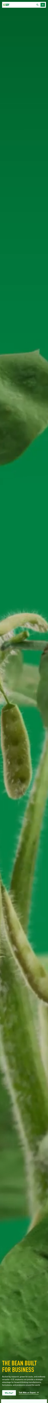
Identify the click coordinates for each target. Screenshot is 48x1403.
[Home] (6, 5)
